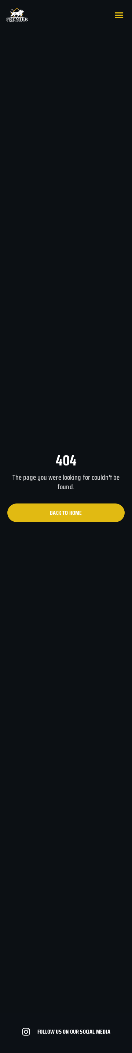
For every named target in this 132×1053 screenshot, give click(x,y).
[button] (119, 15)
